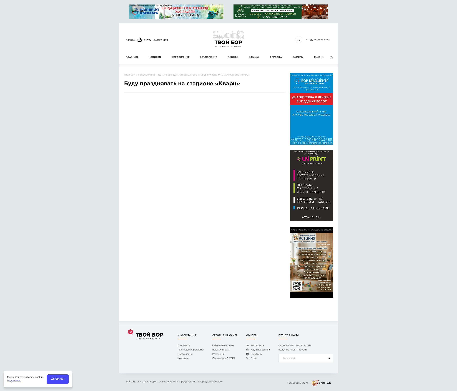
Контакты (183, 359)
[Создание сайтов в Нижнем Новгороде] (321, 383)
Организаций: (223, 359)
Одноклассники (260, 350)
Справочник (180, 57)
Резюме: (218, 354)
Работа (233, 57)
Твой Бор (149, 382)
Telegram (256, 354)
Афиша (254, 57)
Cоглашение (185, 354)
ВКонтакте (257, 346)
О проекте (184, 346)
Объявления (208, 57)
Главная (132, 57)
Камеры (298, 57)
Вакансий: (220, 350)
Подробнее (14, 381)
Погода (130, 40)
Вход (309, 40)
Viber (254, 359)
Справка (276, 57)
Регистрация (321, 40)
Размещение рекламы (191, 350)
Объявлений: (223, 346)
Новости (155, 57)
